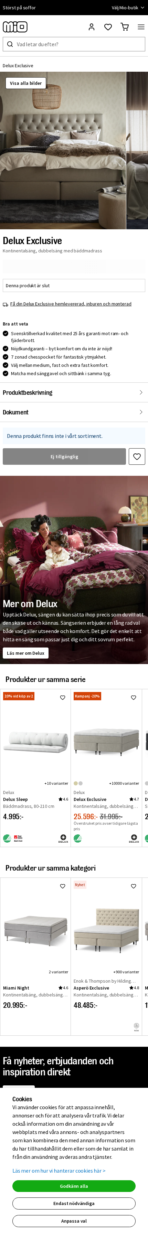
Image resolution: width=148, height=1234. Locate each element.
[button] (63, 150)
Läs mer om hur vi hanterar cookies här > (59, 1170)
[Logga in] (91, 27)
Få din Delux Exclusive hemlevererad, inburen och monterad (70, 304)
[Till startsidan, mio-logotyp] (15, 26)
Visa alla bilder (26, 83)
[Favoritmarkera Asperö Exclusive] (133, 886)
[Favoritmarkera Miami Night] (62, 886)
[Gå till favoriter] (108, 27)
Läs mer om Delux (25, 653)
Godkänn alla (74, 1186)
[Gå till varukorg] (124, 27)
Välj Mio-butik (125, 7)
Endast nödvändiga (73, 1203)
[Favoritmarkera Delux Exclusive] (137, 456)
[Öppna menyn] (141, 27)
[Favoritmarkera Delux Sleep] (62, 697)
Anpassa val (74, 1221)
